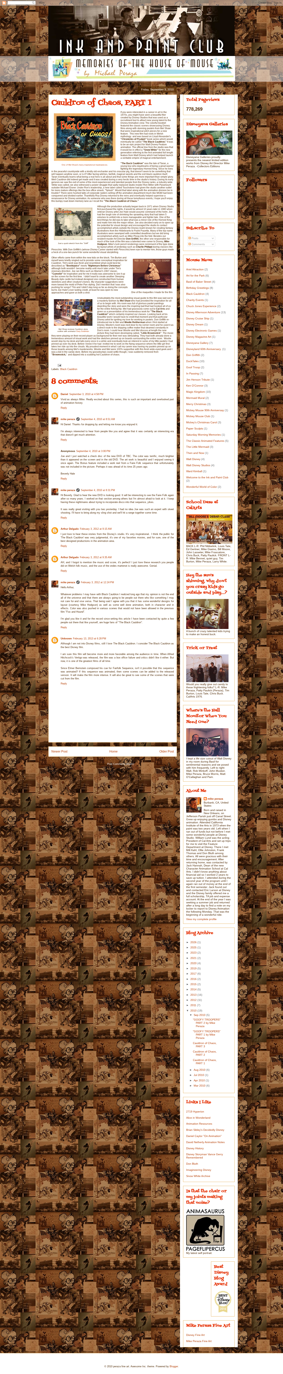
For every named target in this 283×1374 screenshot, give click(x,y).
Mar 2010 (200, 1085)
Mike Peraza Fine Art (199, 1341)
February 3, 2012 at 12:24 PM (97, 582)
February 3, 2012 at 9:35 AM (96, 557)
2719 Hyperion (195, 1111)
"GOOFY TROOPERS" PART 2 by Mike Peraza (206, 1023)
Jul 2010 (199, 1075)
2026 (193, 942)
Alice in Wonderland (198, 1117)
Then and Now (195, 452)
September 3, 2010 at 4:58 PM (86, 394)
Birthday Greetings (197, 287)
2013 (193, 994)
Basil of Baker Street (198, 281)
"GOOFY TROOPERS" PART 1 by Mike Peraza (206, 1034)
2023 (193, 952)
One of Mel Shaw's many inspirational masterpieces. (85, 165)
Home (113, 751)
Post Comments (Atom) (120, 764)
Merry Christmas (196, 404)
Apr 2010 (200, 1080)
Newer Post (59, 751)
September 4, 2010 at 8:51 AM (98, 419)
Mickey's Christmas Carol (201, 422)
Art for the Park (195, 275)
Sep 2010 (200, 1015)
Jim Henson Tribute (198, 379)
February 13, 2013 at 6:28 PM (89, 638)
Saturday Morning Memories (203, 434)
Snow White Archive (198, 1176)
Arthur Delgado (70, 528)
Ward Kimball (194, 471)
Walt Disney (193, 459)
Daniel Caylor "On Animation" (204, 1136)
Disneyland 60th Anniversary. (203, 349)
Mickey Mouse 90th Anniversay (205, 410)
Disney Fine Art (195, 1334)
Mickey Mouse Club (198, 416)
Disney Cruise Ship (197, 318)
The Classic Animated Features (205, 440)
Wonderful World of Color (201, 486)
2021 (193, 958)
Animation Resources (199, 1123)
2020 (193, 963)
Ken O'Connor (194, 385)
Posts (194, 238)
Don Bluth (192, 1163)
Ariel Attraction (195, 269)
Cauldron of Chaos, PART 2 (205, 1053)
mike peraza (68, 419)
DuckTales (192, 361)
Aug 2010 (200, 1069)
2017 (193, 973)
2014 (193, 989)
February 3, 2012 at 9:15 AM (96, 528)
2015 (193, 984)
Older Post (166, 751)
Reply (64, 407)
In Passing (192, 373)
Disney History (195, 1148)
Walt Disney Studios (198, 465)
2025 (193, 947)
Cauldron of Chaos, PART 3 (205, 1045)
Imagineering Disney (198, 1169)
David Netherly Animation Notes (205, 1142)
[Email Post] (59, 365)
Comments (198, 244)
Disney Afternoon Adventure (203, 312)
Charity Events (195, 300)
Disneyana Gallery (197, 342)
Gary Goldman (82, 331)
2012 (193, 999)
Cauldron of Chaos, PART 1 (205, 1061)
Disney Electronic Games (201, 330)
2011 (193, 1005)
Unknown (66, 638)
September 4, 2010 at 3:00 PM (93, 451)
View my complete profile (201, 919)
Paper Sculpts (194, 428)
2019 (193, 968)
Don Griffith (193, 355)
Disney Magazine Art (198, 336)
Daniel (64, 394)
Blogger (174, 1366)
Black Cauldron (68, 369)
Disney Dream (194, 324)
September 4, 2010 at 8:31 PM (98, 490)
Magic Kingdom (195, 391)
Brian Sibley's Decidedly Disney (205, 1129)
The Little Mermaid (197, 446)
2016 (193, 979)
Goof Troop (193, 367)
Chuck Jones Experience (201, 306)
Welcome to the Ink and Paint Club (207, 477)
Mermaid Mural (195, 397)
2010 (193, 1010)
